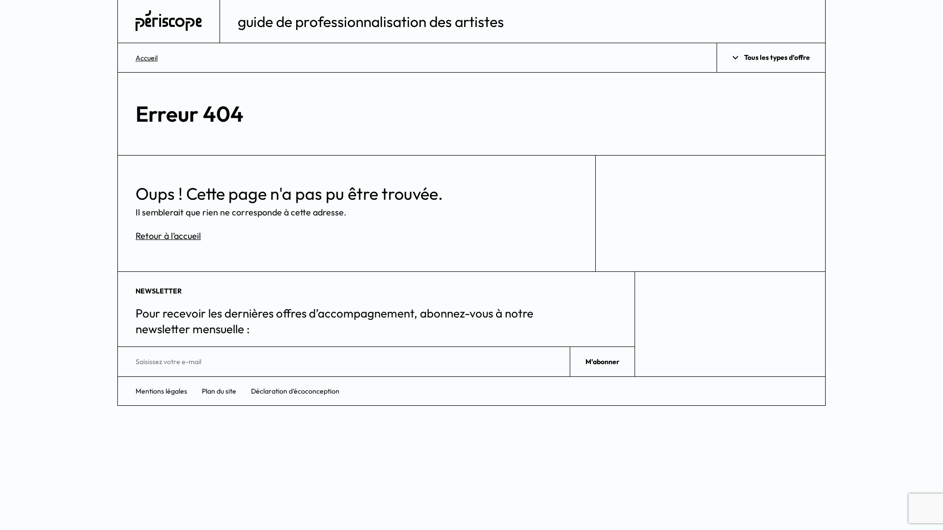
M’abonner (602, 361)
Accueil (147, 57)
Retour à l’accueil (168, 235)
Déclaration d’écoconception (295, 391)
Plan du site (219, 391)
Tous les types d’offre (777, 57)
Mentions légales (161, 391)
